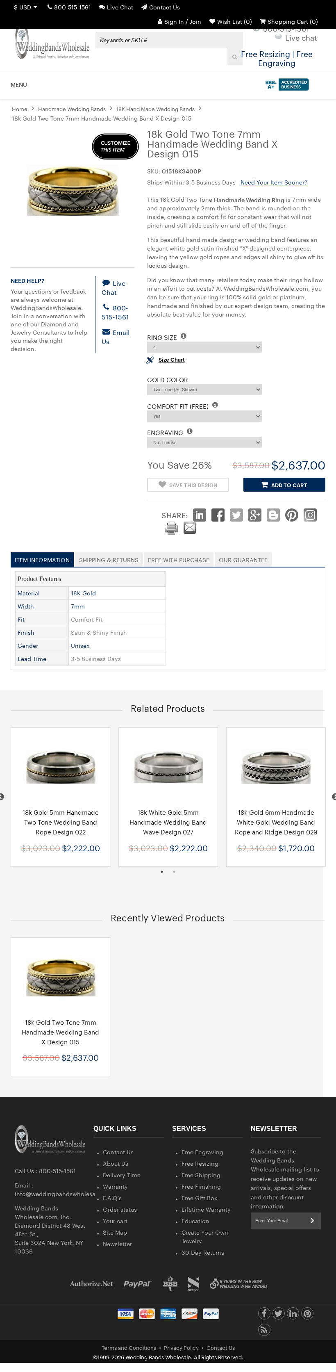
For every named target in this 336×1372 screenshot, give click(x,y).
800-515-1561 (72, 7)
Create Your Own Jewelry (205, 1236)
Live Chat (120, 7)
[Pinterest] (307, 1315)
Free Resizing (200, 1163)
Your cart (115, 1221)
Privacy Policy (181, 1347)
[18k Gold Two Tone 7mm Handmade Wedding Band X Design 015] (60, 977)
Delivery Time (122, 1175)
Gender (28, 645)
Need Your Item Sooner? (274, 182)
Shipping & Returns (108, 558)
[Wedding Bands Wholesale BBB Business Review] (170, 1284)
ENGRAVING (166, 432)
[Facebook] (264, 1315)
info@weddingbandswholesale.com (64, 1194)
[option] (60, 796)
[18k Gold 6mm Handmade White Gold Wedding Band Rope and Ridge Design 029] (276, 767)
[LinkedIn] (293, 1315)
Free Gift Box (200, 1198)
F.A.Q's (112, 1198)
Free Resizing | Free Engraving (277, 58)
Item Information (42, 558)
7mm (78, 606)
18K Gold (83, 593)
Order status (120, 1209)
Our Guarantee (243, 558)
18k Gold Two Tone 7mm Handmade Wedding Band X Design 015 (60, 1032)
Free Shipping (201, 1175)
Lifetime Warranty (206, 1209)
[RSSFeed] (264, 1332)
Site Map (115, 1232)
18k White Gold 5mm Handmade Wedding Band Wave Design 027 (168, 822)
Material (29, 593)
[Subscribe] (312, 1220)
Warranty (115, 1186)
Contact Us (164, 7)
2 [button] (174, 872)
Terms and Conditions (129, 1347)
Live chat (301, 37)
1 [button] (162, 872)
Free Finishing (201, 1186)
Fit (21, 619)
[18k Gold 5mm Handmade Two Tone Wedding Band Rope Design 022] (60, 767)
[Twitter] (278, 1315)
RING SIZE (163, 337)
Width (26, 606)
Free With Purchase (178, 558)
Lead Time (32, 658)
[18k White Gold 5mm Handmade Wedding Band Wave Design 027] (168, 767)
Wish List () (234, 21)
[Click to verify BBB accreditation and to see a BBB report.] (286, 83)
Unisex (80, 645)
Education (195, 1221)
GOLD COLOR (167, 379)
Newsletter (117, 1244)
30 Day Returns (203, 1252)
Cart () (293, 21)
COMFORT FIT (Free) (178, 406)
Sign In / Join (182, 21)
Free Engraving (202, 1152)
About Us (115, 1163)
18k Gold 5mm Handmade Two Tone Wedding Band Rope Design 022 (61, 822)
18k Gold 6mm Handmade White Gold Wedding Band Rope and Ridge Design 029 (276, 822)
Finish (26, 632)
